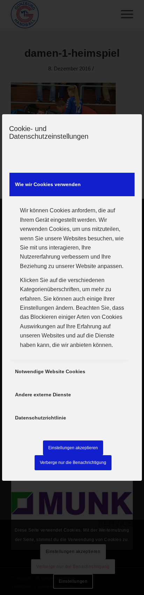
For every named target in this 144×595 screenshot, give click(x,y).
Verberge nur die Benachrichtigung (73, 462)
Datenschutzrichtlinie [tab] (40, 417)
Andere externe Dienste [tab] (43, 394)
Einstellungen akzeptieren (73, 447)
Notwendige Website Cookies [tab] (50, 371)
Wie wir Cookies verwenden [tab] (48, 184)
